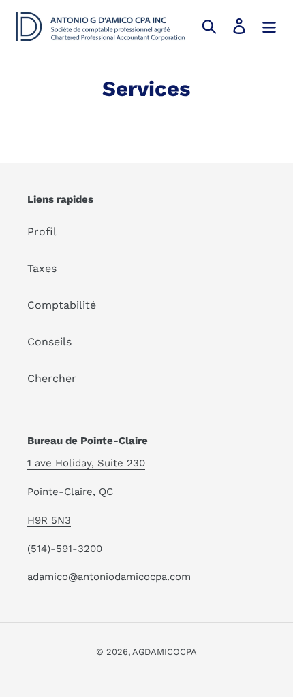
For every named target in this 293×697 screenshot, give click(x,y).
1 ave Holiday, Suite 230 (86, 463)
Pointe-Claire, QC (70, 492)
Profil (42, 231)
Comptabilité (61, 305)
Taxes (42, 268)
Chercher (51, 378)
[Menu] (269, 26)
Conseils (49, 341)
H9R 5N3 (49, 520)
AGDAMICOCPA (164, 652)
